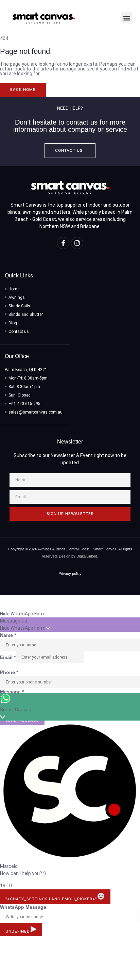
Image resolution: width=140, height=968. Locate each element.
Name (8, 635)
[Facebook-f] (63, 243)
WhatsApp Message (23, 907)
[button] (127, 17)
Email (8, 657)
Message (12, 691)
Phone (9, 672)
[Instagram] (77, 243)
